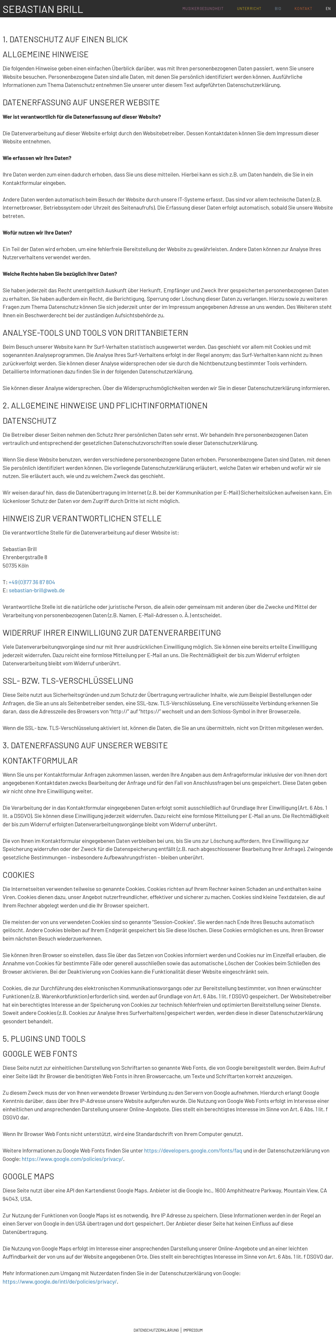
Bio (278, 8)
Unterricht (249, 8)
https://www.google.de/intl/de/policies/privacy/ (60, 1281)
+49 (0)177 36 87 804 (32, 582)
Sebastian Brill (43, 9)
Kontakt (303, 8)
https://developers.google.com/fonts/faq (193, 1150)
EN (328, 8)
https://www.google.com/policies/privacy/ (72, 1158)
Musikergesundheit (203, 8)
